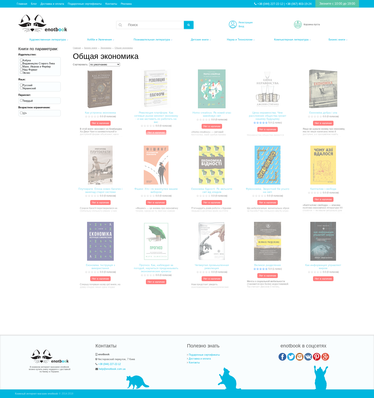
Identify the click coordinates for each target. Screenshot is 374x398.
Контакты (111, 3)
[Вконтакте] (308, 359)
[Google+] (325, 359)
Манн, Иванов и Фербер (37, 66)
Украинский (29, 88)
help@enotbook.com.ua (112, 368)
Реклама (126, 3)
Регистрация (246, 22)
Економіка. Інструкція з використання (100, 266)
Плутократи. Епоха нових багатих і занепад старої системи (100, 190)
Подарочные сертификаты (85, 3)
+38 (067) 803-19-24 (298, 3)
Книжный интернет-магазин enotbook (36, 393)
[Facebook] (282, 359)
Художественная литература (47, 39)
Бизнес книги (337, 39)
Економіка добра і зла (323, 112)
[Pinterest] (317, 359)
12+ (25, 113)
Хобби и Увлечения (99, 39)
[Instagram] (299, 359)
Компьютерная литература (291, 39)
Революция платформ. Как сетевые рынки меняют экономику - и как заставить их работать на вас (156, 117)
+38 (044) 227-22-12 (270, 3)
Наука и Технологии (239, 39)
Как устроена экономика (100, 112)
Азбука (27, 60)
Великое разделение (267, 265)
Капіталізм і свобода (323, 188)
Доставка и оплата (52, 3)
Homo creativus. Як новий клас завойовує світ (211, 114)
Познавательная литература (152, 39)
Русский (27, 85)
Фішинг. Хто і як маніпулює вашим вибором (156, 190)
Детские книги (200, 39)
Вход (241, 26)
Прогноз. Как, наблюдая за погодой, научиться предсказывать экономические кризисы (156, 268)
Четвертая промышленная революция (212, 266)
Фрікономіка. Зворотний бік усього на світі (267, 190)
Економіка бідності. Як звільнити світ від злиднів (211, 190)
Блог (34, 3)
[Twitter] (291, 359)
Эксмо (26, 72)
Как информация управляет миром (323, 266)
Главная (22, 3)
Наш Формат (30, 69)
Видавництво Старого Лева (39, 63)
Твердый (28, 100)
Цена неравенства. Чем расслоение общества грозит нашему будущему (267, 115)
